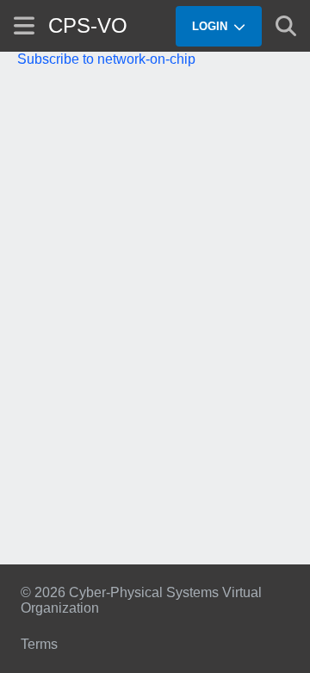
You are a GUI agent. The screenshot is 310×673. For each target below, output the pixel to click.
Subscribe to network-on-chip (106, 59)
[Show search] (286, 26)
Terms (39, 644)
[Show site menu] (24, 25)
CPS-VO (87, 25)
